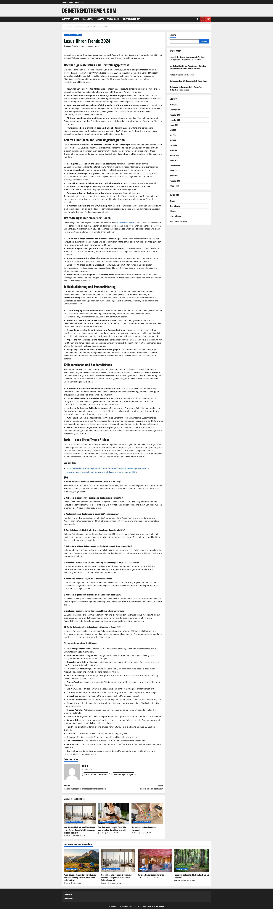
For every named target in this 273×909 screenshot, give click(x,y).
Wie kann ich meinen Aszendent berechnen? (143, 828)
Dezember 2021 (175, 181)
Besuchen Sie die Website (95, 774)
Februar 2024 (174, 155)
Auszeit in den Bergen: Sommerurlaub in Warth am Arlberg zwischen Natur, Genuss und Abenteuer (187, 58)
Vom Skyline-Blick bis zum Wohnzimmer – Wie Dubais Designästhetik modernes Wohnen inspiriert (79, 830)
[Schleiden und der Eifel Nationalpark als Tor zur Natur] (191, 860)
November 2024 (175, 120)
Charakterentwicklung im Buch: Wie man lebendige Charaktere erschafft (112, 828)
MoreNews (147, 906)
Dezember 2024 (175, 115)
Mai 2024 (173, 140)
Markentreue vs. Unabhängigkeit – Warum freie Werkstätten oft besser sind (186, 88)
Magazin (76, 19)
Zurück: (85, 787)
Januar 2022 (174, 175)
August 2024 (174, 125)
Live (208, 19)
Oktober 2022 (174, 170)
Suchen (173, 35)
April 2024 (173, 145)
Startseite (66, 19)
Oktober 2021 (174, 186)
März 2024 (173, 150)
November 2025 (175, 109)
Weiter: (151, 787)
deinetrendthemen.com (89, 10)
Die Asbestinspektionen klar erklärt (182, 74)
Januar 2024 (174, 160)
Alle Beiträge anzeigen (123, 774)
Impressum (68, 894)
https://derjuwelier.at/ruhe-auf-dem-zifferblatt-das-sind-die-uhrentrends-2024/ (102, 472)
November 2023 (175, 165)
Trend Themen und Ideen (132, 19)
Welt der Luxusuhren (124, 222)
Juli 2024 (173, 130)
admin (68, 46)
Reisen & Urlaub (113, 19)
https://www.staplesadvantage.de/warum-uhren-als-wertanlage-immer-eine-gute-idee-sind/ (108, 468)
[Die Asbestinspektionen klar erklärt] (155, 860)
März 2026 (173, 104)
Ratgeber (100, 19)
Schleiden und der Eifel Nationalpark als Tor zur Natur (188, 81)
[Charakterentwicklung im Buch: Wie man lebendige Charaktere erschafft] (113, 813)
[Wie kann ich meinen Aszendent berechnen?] (147, 813)
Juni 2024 (173, 135)
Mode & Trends (87, 19)
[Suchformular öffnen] (197, 19)
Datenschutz (68, 898)
